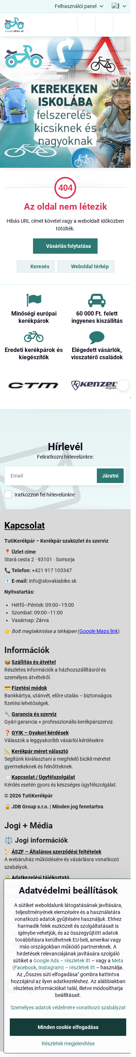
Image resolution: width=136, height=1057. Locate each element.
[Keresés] (86, 24)
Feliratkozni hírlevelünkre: (65, 457)
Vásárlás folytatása (68, 246)
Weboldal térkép (89, 266)
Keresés (39, 266)
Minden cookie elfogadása (68, 1027)
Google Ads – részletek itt (61, 960)
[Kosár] (104, 24)
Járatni (110, 476)
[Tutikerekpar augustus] (65, 103)
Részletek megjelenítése (68, 1043)
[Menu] (122, 24)
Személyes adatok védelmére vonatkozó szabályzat (68, 1007)
